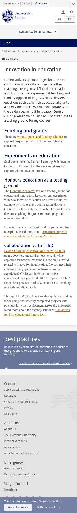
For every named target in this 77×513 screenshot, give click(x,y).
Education (26, 51)
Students (26, 3)
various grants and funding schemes (40, 136)
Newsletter (11, 490)
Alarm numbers (13, 468)
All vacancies (12, 447)
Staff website (9, 51)
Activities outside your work (21, 453)
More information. (50, 502)
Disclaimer (10, 414)
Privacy (8, 408)
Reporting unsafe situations (21, 474)
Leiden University (10, 3)
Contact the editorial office (20, 402)
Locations (10, 396)
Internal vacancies (15, 441)
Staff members (40, 3)
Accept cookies (18, 507)
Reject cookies (50, 507)
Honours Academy (22, 191)
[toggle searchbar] (71, 11)
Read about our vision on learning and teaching (44, 363)
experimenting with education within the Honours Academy (35, 233)
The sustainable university (20, 435)
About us (10, 429)
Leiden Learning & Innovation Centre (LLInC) (34, 251)
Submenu (12, 59)
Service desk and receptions (21, 390)
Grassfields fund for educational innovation (37, 312)
